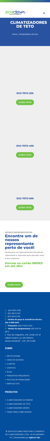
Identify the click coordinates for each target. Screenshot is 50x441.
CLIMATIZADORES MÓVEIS (18, 408)
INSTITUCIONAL (14, 356)
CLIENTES (11, 364)
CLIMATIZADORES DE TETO (19, 404)
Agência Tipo (34, 437)
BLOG (9, 372)
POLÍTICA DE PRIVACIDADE (18, 379)
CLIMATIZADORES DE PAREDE (20, 400)
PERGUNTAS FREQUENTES (18, 375)
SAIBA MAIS (25, 102)
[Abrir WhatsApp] (43, 434)
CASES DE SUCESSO (15, 360)
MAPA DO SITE (13, 383)
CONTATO (11, 368)
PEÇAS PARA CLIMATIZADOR (19, 412)
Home (14, 34)
